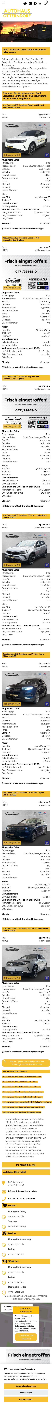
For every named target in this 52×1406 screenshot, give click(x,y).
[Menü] (3, 3)
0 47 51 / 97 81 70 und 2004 (21, 1198)
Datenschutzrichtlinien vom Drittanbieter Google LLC (25, 1328)
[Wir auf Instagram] (40, 3)
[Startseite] (25, 3)
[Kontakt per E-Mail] (30, 3)
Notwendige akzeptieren (26, 1386)
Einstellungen (26, 1393)
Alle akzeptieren (26, 1399)
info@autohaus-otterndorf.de (22, 1191)
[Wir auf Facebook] (35, 3)
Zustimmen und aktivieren (26, 1337)
